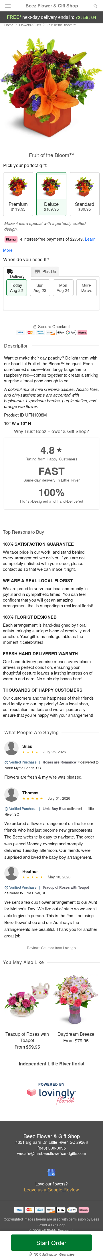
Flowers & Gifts (30, 24)
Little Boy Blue (54, 808)
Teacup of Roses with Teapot (66, 887)
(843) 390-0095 (51, 1148)
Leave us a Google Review (51, 1190)
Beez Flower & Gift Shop (51, 5)
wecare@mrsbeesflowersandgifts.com (51, 1153)
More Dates (86, 287)
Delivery (17, 275)
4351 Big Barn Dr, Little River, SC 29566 (51, 1142)
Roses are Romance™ (61, 762)
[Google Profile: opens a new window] (51, 1172)
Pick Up (49, 271)
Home (8, 24)
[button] (90, 1246)
